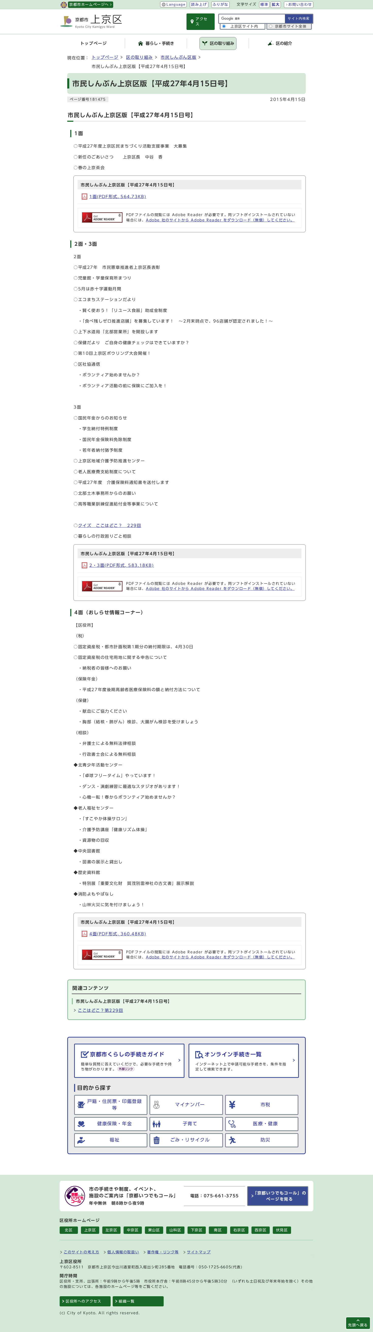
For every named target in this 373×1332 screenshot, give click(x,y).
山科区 (175, 1230)
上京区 (90, 1230)
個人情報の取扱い (123, 1252)
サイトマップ (199, 1252)
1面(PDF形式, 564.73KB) (117, 197)
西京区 (261, 1230)
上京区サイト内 (244, 26)
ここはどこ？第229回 (100, 1010)
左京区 (111, 1230)
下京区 (197, 1230)
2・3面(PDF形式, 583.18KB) (121, 565)
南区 (218, 1230)
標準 (264, 4)
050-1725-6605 (215, 1267)
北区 (69, 1230)
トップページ (105, 57)
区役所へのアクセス (83, 1301)
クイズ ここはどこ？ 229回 (109, 525)
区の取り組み (139, 57)
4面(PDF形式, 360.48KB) (117, 934)
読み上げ (199, 4)
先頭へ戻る (358, 1325)
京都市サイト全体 (291, 26)
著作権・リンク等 (163, 1252)
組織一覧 (126, 1301)
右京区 (239, 1230)
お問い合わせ (300, 4)
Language (175, 4)
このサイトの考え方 (81, 1252)
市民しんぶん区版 (178, 57)
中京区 (133, 1230)
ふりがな (220, 4)
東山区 (154, 1230)
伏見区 (282, 1230)
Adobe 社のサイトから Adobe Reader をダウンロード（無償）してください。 (220, 220)
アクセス (202, 21)
